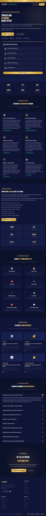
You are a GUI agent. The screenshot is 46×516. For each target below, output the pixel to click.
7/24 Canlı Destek (27, 498)
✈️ (7, 491)
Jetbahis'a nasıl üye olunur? (23, 423)
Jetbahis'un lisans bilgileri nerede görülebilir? (23, 406)
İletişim (25, 508)
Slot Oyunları (26, 491)
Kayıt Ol (41, 4)
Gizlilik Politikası (4, 504)
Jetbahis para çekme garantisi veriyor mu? (23, 414)
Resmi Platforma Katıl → (8, 219)
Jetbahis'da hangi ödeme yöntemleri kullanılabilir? (23, 441)
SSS (25, 500)
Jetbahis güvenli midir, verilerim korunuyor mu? (23, 410)
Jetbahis (4, 4)
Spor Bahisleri (26, 487)
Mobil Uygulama (27, 493)
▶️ (10, 491)
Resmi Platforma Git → (23, 72)
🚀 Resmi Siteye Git (7, 34)
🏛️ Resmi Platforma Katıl (18, 470)
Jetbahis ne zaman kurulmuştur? (23, 419)
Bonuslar (25, 506)
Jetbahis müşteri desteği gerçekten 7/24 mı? (23, 428)
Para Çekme (26, 504)
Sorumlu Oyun (4, 508)
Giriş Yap (35, 4)
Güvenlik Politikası (4, 500)
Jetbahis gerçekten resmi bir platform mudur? (23, 395)
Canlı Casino (26, 489)
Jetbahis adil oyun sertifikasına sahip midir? (23, 432)
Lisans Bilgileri (3, 498)
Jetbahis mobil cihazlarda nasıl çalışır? (23, 436)
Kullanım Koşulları (4, 506)
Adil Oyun (3, 502)
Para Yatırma (26, 502)
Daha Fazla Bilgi (20, 34)
